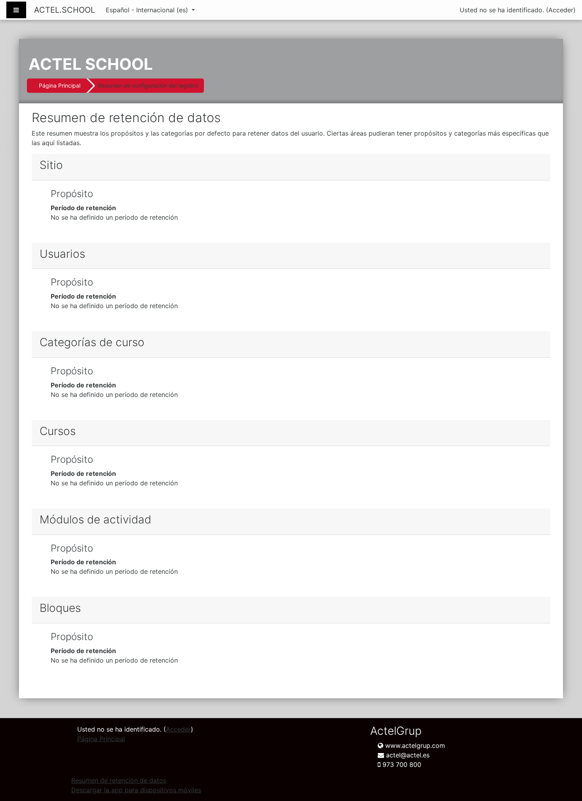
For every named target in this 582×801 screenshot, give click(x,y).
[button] (564, 761)
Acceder (560, 10)
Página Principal (59, 85)
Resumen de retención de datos (118, 780)
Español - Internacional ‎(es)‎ (148, 10)
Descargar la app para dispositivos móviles (136, 790)
